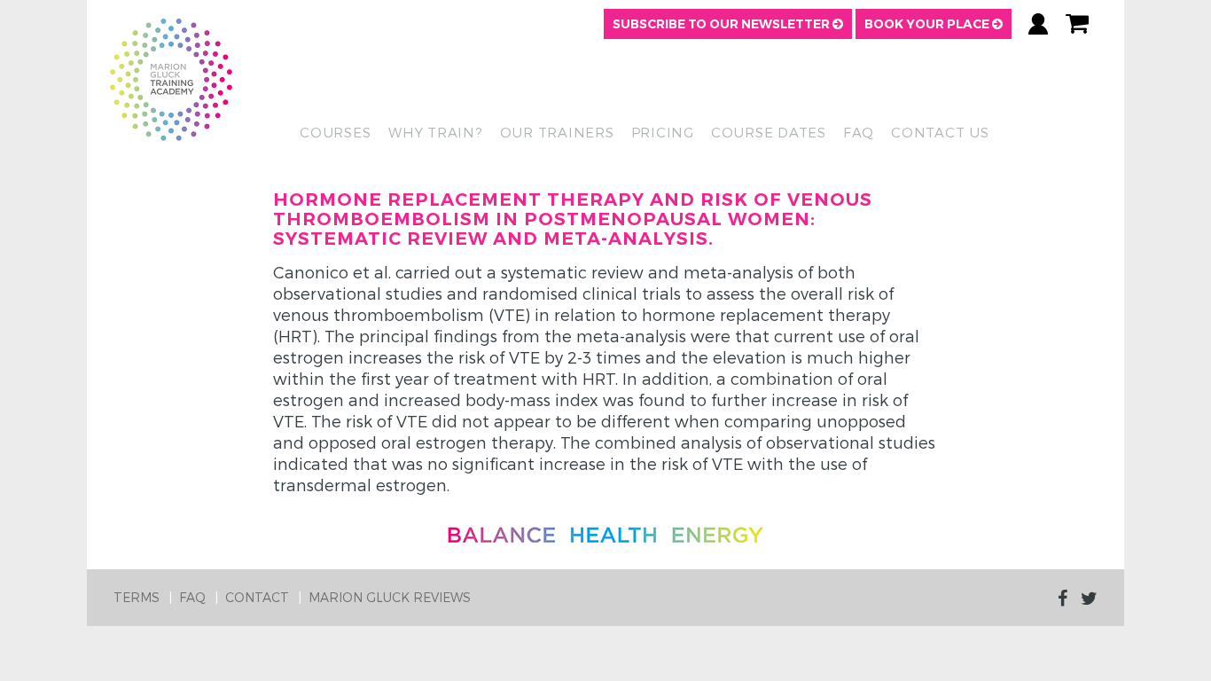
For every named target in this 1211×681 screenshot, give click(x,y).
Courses (335, 132)
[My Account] (1038, 24)
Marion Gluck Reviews (390, 597)
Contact (257, 597)
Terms (136, 597)
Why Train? (435, 132)
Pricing (662, 132)
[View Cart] (1077, 24)
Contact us (940, 132)
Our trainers (557, 132)
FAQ (858, 132)
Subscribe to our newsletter (722, 24)
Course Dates (768, 132)
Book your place (928, 24)
